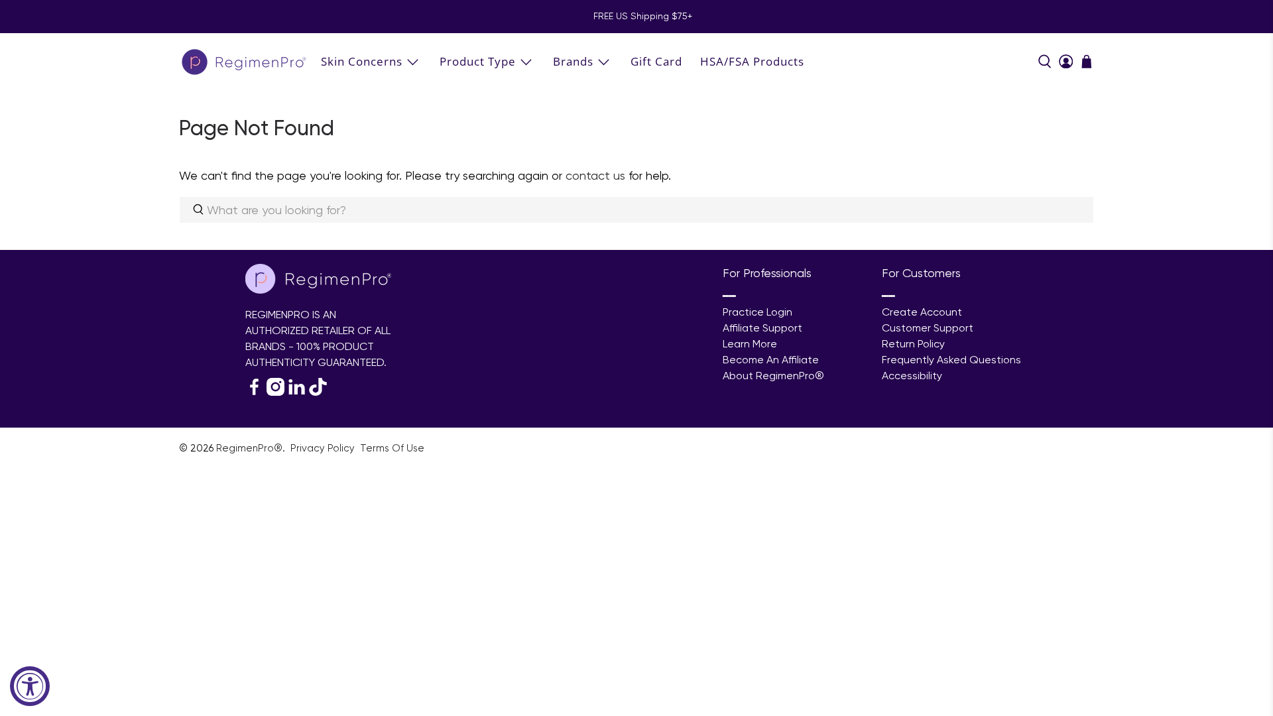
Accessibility (912, 375)
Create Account (922, 312)
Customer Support (927, 328)
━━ (729, 296)
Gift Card (656, 61)
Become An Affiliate (771, 359)
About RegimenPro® (773, 375)
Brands (573, 61)
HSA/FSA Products (752, 61)
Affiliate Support (762, 328)
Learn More (750, 343)
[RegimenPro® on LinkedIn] (297, 392)
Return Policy (913, 343)
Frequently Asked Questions (951, 359)
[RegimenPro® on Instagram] (275, 392)
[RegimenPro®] (245, 61)
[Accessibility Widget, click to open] (30, 686)
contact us (595, 175)
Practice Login (757, 312)
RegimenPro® (249, 448)
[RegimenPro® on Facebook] (254, 392)
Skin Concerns (361, 61)
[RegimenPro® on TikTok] (318, 392)
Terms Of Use (392, 448)
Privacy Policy (323, 448)
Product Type (478, 61)
